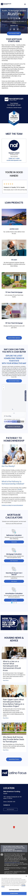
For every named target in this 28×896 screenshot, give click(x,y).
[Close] (26, 876)
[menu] (25, 4)
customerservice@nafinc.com (12, 862)
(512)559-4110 (14, 25)
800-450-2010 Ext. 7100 (9, 851)
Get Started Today (14, 33)
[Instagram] (14, 18)
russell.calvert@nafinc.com (14, 160)
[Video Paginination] (11, 602)
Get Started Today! (14, 381)
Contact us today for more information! (12, 505)
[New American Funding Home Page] (4, 4)
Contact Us (6, 805)
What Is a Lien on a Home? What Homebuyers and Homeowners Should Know (12, 666)
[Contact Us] (14, 29)
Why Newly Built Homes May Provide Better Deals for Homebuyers (13, 739)
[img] (14, 622)
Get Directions (10, 809)
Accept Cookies (14, 893)
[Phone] (10, 29)
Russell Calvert (14, 153)
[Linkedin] (16, 18)
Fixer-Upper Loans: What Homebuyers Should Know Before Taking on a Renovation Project (13, 702)
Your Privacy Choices (14, 889)
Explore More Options (14, 338)
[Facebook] (9, 18)
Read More (5, 680)
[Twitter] (11, 18)
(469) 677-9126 (14, 158)
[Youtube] (19, 18)
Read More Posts (14, 759)
